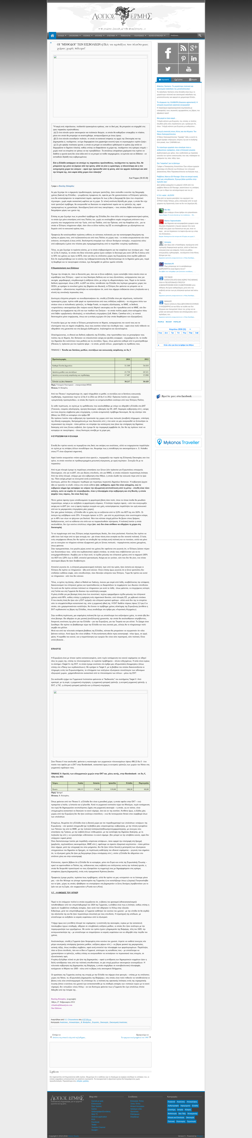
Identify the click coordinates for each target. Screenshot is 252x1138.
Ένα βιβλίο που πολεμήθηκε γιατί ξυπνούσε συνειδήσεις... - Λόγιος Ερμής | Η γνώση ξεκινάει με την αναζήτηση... (193, 271)
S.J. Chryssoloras (71, 1020)
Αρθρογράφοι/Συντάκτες (101, 1112)
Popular (177, 322)
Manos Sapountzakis (172, 221)
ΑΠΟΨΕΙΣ (98, 35)
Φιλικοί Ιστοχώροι (137, 1106)
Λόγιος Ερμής (73, 1136)
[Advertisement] (100, 1054)
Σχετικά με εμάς (97, 1101)
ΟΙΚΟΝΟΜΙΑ (73, 35)
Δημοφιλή (165, 80)
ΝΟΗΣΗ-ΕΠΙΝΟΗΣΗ (156, 35)
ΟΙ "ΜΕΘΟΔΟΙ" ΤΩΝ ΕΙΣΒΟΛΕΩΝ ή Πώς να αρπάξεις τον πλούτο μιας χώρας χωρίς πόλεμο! (102, 46)
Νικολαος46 (169, 264)
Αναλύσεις (64, 1022)
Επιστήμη (171, 1110)
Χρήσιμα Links (136, 1109)
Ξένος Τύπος (135, 1104)
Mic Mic (167, 210)
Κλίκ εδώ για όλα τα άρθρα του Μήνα (179, 345)
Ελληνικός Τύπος (137, 1101)
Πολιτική (171, 1121)
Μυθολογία (172, 1114)
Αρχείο (194, 80)
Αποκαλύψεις (74, 1022)
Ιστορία (180, 1110)
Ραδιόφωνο (134, 1114)
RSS (93, 1119)
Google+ (94, 1130)
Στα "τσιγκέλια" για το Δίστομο (168, 163)
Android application (99, 1117)
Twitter (94, 1125)
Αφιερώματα (185, 1106)
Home (52, 35)
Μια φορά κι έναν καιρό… (167, 118)
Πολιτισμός (180, 1121)
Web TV (94, 1114)
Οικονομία (104, 1022)
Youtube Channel (98, 1127)
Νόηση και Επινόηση (176, 1118)
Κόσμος (188, 1110)
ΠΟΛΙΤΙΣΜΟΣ (139, 35)
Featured (171, 1102)
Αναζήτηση (200, 35)
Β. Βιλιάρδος (86, 1022)
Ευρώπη (95, 1022)
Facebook (95, 1122)
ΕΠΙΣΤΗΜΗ (111, 35)
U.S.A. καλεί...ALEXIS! (165, 195)
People (161, 322)
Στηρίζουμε (134, 1117)
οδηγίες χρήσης (83, 1081)
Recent (169, 322)
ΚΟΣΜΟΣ (86, 35)
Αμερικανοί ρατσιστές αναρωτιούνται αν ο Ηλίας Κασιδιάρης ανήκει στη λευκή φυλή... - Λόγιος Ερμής (189, 258)
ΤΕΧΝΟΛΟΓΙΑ (125, 35)
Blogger (200, 1136)
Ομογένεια (134, 1112)
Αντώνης (167, 242)
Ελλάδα (195, 1106)
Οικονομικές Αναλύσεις (118, 1022)
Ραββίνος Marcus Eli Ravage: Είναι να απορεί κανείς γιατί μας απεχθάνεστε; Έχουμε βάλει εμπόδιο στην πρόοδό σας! (177, 179)
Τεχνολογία (191, 1121)
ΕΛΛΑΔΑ (61, 35)
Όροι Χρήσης (96, 1106)
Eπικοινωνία (96, 1104)
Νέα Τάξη (182, 1114)
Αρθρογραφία (173, 1106)
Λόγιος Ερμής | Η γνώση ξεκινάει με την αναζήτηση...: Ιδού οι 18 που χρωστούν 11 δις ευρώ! (187, 215)
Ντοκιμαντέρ (192, 1114)
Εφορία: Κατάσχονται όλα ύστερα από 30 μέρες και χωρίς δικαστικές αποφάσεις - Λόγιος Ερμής (187, 236)
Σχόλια (179, 80)
